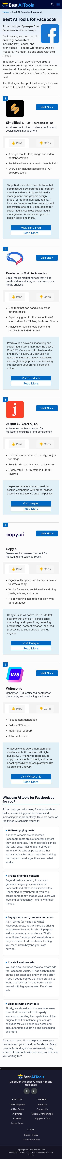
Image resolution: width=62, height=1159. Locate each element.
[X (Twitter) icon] (27, 1091)
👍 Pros (17, 143)
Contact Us (42, 1109)
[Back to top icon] (1, 1068)
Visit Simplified (31, 227)
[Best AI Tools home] (31, 1076)
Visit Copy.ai (31, 643)
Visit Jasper (31, 503)
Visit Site (47, 107)
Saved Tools (17, 1123)
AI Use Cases (17, 1109)
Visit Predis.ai (31, 378)
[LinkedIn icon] (34, 1091)
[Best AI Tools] (18, 4)
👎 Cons (45, 143)
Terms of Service (31, 1139)
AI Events (17, 1113)
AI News (17, 1118)
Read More (30, 233)
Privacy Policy (31, 1135)
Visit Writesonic (31, 776)
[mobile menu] (58, 4)
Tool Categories (17, 1104)
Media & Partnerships (42, 1113)
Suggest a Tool (42, 1118)
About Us (42, 1104)
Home (6, 12)
